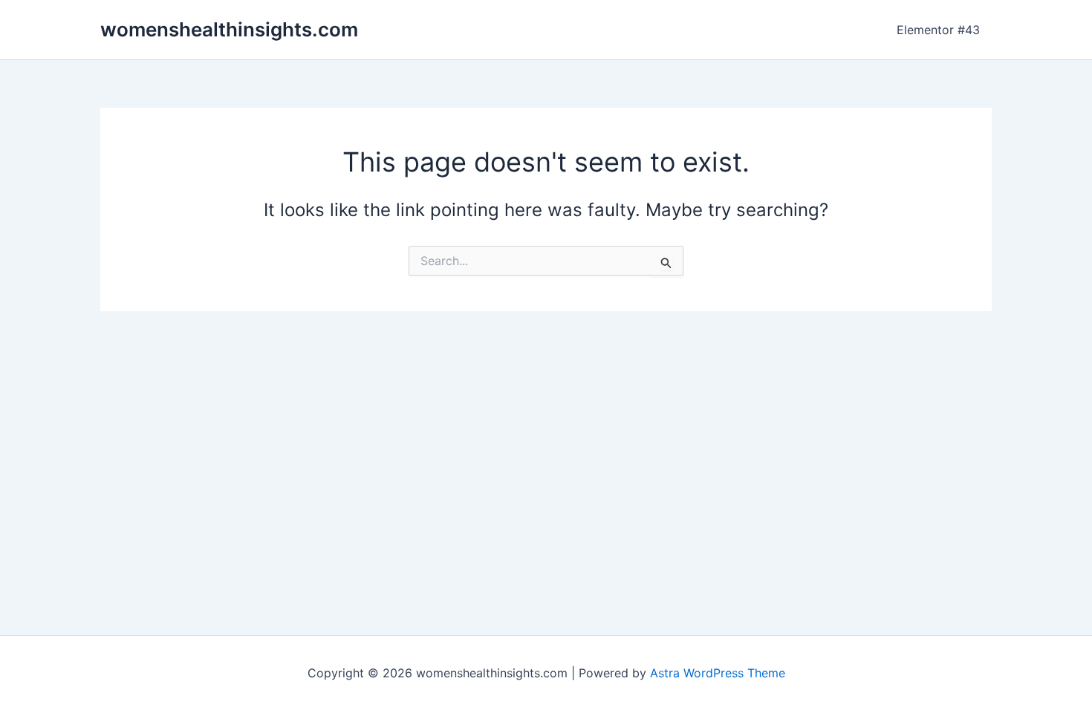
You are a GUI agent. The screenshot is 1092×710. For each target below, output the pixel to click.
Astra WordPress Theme (717, 672)
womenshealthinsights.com (229, 29)
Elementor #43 (938, 29)
